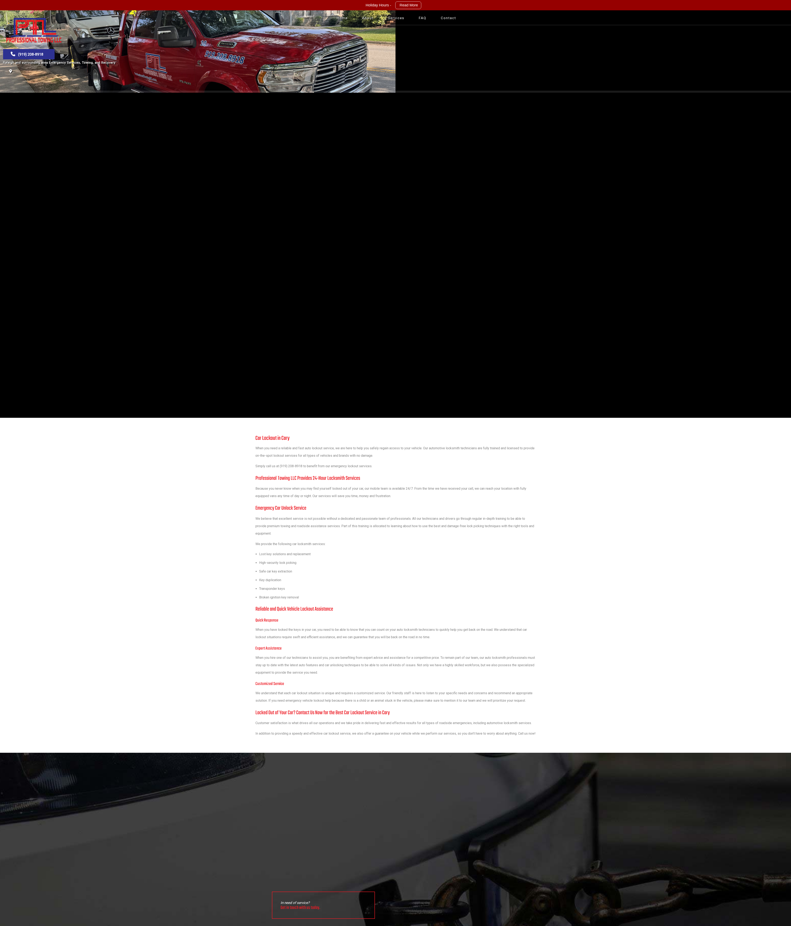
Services (396, 18)
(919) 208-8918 (30, 54)
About (367, 18)
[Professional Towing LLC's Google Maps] (10, 71)
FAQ (422, 18)
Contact (448, 18)
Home (342, 18)
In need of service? (300, 906)
